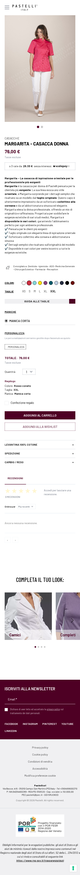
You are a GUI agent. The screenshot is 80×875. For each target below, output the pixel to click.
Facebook (11, 723)
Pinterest (49, 723)
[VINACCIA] (45, 283)
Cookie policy (40, 754)
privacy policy (53, 709)
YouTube (67, 723)
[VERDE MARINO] (34, 283)
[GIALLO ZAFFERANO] (40, 283)
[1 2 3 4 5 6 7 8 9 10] (29, 372)
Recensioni (15, 478)
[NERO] (67, 283)
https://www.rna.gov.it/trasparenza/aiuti (40, 860)
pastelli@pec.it (34, 794)
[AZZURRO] (56, 283)
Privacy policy (40, 747)
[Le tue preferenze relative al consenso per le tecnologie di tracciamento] (73, 868)
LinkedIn (11, 730)
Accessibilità (40, 768)
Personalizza (16, 346)
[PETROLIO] (51, 283)
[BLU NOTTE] (61, 283)
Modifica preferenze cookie (40, 775)
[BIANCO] (23, 283)
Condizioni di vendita (40, 761)
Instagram (30, 723)
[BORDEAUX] (72, 283)
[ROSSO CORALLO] (29, 283)
